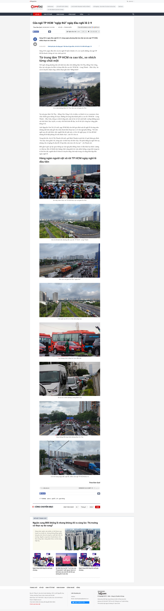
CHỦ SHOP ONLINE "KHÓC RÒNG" (80, 6)
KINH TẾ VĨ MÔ (48, 14)
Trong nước (68, 27)
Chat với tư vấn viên (79, 603)
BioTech (121, 6)
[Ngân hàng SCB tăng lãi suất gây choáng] (43, 559)
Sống (78, 587)
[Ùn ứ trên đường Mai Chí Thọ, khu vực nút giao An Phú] (69, 89)
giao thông (62, 498)
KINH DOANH (60, 14)
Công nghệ (70, 587)
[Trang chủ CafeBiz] (31, 14)
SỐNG (81, 14)
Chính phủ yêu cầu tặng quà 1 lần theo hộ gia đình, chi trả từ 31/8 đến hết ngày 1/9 (70, 46)
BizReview (50, 6)
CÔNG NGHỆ (72, 14)
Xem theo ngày (68, 507)
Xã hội (60, 27)
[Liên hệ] (49, 31)
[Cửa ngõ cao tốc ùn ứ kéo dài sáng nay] (69, 300)
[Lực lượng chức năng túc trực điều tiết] (69, 339)
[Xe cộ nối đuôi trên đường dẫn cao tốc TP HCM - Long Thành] (69, 221)
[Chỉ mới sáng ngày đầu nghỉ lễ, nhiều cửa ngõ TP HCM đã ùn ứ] (69, 458)
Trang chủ (33, 587)
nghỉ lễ (54, 498)
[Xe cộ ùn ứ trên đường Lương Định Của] (69, 379)
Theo (69, 488)
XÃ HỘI (37, 14)
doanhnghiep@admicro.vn (81, 598)
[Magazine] (33, 1)
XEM (97, 507)
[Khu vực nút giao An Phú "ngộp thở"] (69, 260)
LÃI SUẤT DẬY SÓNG (62, 6)
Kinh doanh (61, 587)
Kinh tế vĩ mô (50, 587)
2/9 (57, 498)
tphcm (49, 498)
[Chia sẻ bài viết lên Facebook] (35, 39)
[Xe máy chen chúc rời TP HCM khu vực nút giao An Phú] (69, 182)
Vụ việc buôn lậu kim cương (55, 9)
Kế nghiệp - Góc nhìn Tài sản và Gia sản (104, 6)
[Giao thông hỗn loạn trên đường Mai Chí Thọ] (69, 418)
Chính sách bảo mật (35, 604)
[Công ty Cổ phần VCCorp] (102, 593)
